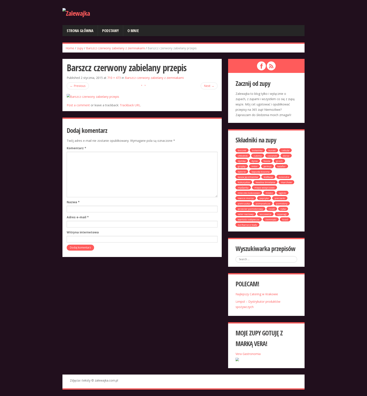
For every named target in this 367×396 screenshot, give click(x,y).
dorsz (286, 155)
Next (209, 86)
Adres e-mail (78, 217)
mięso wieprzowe (264, 187)
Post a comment (78, 105)
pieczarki (280, 198)
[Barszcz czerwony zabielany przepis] (93, 96)
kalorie (242, 171)
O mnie (133, 30)
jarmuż (267, 166)
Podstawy (110, 30)
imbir (254, 166)
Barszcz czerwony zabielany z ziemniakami (115, 48)
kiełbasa (268, 177)
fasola (267, 161)
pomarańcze (263, 203)
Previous (78, 86)
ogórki (282, 192)
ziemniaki (270, 219)
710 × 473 (114, 78)
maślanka (243, 187)
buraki (272, 150)
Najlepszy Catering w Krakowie (257, 294)
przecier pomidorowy (250, 208)
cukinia (258, 155)
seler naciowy (246, 214)
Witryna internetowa (83, 232)
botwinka (257, 150)
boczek (242, 150)
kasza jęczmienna (248, 177)
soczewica (265, 214)
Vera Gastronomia (248, 354)
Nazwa (73, 202)
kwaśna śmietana (265, 182)
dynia (254, 161)
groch (279, 161)
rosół (272, 208)
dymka (242, 161)
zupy (80, 48)
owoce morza (246, 198)
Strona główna (80, 30)
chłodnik (243, 155)
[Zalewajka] (76, 12)
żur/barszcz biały (247, 224)
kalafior (281, 166)
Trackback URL (130, 105)
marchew (286, 182)
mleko (269, 192)
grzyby (242, 166)
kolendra (284, 177)
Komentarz (76, 148)
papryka (264, 198)
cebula (285, 150)
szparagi (282, 214)
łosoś (285, 219)
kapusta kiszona (261, 171)
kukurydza (244, 182)
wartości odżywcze (248, 219)
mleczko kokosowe (249, 192)
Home (70, 48)
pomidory (281, 203)
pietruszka (244, 203)
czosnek (272, 155)
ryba (283, 208)
